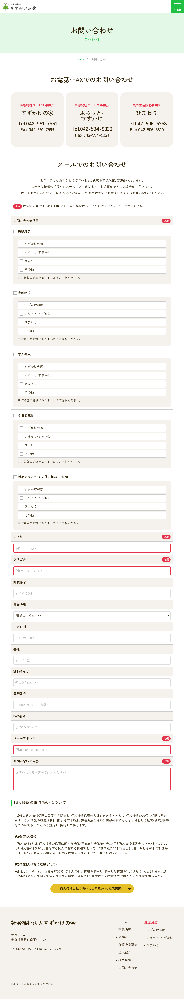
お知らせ (124, 937)
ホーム (123, 922)
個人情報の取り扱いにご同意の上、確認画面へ (92, 888)
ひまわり (153, 945)
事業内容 (124, 929)
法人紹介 (124, 952)
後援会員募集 (127, 945)
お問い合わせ (127, 968)
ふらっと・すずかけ (160, 937)
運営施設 (151, 922)
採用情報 (124, 960)
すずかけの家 (156, 930)
